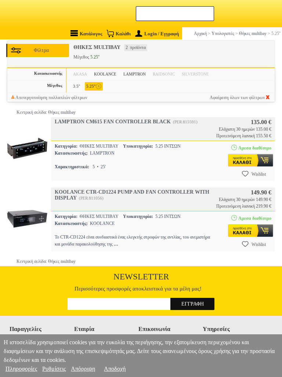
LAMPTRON (134, 74)
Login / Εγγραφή (161, 33)
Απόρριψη (83, 369)
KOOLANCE (105, 74)
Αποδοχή (115, 369)
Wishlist (259, 174)
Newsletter (141, 276)
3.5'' (76, 86)
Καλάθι (123, 33)
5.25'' (93, 86)
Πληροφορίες (21, 369)
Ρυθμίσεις (54, 369)
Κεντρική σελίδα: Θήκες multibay (46, 112)
